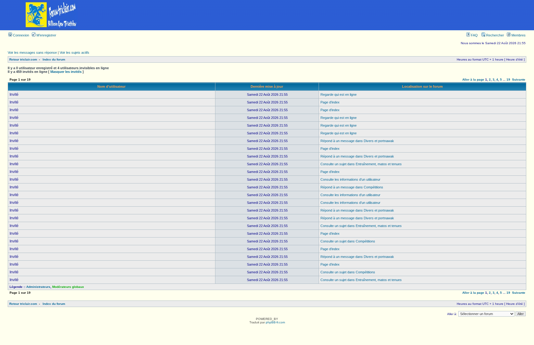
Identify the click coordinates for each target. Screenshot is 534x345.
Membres (518, 35)
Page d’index (330, 102)
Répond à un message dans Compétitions (351, 187)
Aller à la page (473, 79)
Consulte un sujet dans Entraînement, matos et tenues (361, 164)
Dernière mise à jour (267, 86)
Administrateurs (38, 286)
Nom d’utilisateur (111, 86)
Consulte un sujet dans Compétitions (347, 241)
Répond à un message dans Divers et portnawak (357, 141)
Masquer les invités (66, 72)
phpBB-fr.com (275, 322)
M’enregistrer (46, 35)
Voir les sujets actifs (74, 52)
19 (508, 79)
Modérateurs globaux (68, 286)
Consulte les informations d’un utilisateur (350, 179)
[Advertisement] (318, 15)
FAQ (474, 35)
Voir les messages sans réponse (32, 52)
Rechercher (494, 35)
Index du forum (54, 59)
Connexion (20, 35)
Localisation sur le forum (422, 86)
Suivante (518, 79)
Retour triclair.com (23, 59)
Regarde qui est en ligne (338, 94)
